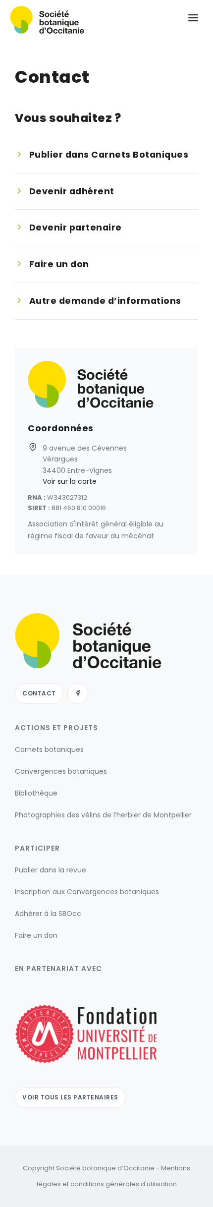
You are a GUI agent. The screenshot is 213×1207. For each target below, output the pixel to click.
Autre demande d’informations (105, 300)
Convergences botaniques (61, 771)
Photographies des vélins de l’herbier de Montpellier (103, 815)
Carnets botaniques (49, 749)
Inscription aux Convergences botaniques (87, 892)
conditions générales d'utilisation (123, 1184)
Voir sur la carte (70, 481)
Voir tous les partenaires (70, 1097)
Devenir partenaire (75, 227)
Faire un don (59, 264)
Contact (39, 693)
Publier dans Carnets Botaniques (109, 154)
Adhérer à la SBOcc (48, 914)
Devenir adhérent (71, 191)
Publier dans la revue (50, 870)
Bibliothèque (36, 793)
